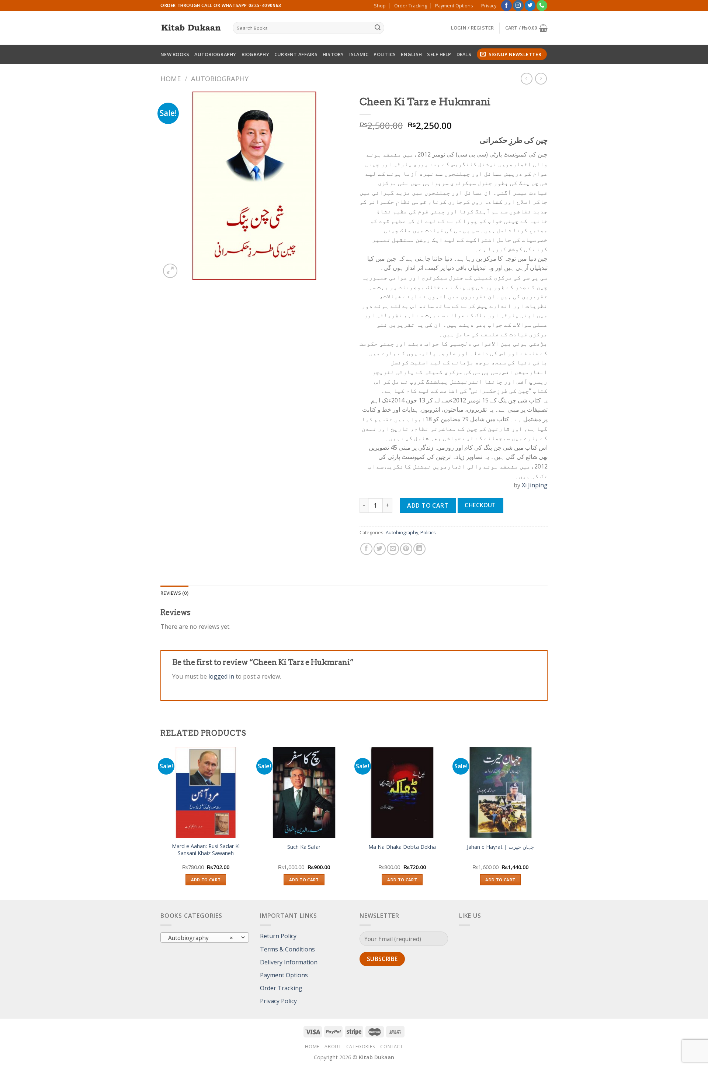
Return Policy (278, 936)
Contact (391, 1046)
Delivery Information (288, 962)
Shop (380, 5)
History (333, 54)
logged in (221, 676)
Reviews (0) (174, 593)
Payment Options (454, 5)
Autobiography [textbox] (200, 938)
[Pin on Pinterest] (406, 549)
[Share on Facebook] (366, 549)
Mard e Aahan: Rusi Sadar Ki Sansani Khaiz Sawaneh (206, 850)
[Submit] (377, 28)
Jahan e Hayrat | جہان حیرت (500, 847)
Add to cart (427, 505)
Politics (385, 54)
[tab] (174, 593)
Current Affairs (295, 54)
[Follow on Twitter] (530, 5)
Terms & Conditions (287, 949)
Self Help (439, 54)
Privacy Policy (278, 1001)
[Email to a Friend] (393, 549)
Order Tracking (410, 5)
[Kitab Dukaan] (191, 27)
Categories (360, 1046)
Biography (255, 54)
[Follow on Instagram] (518, 5)
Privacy (488, 5)
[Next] (545, 822)
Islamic (359, 54)
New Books (174, 54)
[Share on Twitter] (380, 549)
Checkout (480, 505)
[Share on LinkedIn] (419, 549)
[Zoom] (170, 271)
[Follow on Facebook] (506, 5)
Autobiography (215, 54)
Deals (464, 54)
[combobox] (204, 937)
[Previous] (160, 822)
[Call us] (542, 5)
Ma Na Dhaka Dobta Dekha (402, 847)
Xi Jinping (535, 485)
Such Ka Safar (303, 847)
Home (170, 78)
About (332, 1046)
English (411, 54)
